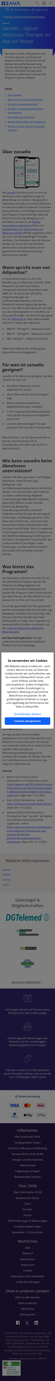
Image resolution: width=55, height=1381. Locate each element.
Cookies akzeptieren (27, 721)
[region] (27, 690)
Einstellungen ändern (27, 714)
